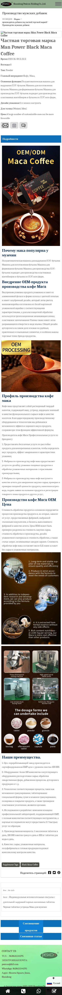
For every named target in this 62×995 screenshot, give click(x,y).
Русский (56, 983)
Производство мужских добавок (15, 25)
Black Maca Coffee (30, 864)
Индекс (17, 19)
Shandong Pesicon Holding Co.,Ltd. (29, 3)
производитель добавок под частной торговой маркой (24, 22)
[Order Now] (14, 125)
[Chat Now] (23, 125)
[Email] (5, 125)
